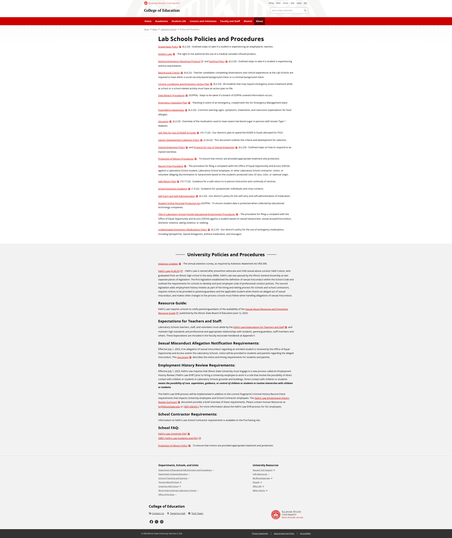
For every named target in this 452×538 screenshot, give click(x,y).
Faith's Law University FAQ (172, 433)
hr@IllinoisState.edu (169, 406)
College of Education (162, 10)
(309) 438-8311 (191, 406)
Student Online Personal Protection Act (179, 203)
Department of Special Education (173, 474)
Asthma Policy (217, 61)
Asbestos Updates (168, 263)
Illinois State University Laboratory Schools (177, 490)
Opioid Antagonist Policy (171, 147)
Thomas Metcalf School (168, 482)
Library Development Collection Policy (178, 140)
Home (148, 21)
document (182, 357)
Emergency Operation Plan (172, 102)
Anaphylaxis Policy (168, 46)
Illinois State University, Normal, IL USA (165, 533)
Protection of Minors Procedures (176, 158)
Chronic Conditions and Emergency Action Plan (183, 84)
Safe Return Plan (167, 181)
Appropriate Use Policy (284, 533)
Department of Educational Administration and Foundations (185, 470)
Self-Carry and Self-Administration (176, 196)
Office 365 (257, 486)
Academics (161, 21)
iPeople (256, 482)
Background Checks (169, 72)
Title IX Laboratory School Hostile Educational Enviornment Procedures (196, 214)
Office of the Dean (166, 494)
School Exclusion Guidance (172, 188)
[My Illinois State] (305, 3)
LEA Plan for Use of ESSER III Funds (177, 132)
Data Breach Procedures (171, 95)
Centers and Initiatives (203, 21)
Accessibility (305, 533)
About (259, 21)
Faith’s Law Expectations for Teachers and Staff (258, 327)
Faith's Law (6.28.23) (169, 271)
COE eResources (260, 474)
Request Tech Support (262, 470)
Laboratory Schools (168, 29)
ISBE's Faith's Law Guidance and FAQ (178, 438)
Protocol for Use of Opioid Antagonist (214, 147)
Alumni (248, 21)
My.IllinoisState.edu (261, 478)
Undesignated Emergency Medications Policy (182, 229)
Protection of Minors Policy (173, 445)
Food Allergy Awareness (171, 110)
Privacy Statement (260, 533)
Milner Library (259, 490)
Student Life (179, 21)
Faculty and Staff (230, 21)
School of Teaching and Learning (172, 478)
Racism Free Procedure (170, 166)
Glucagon (163, 121)
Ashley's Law (165, 54)
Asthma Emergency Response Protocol (179, 61)
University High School (168, 486)
